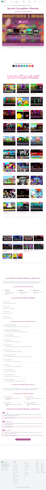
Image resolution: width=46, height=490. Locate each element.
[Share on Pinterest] (32, 66)
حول (25, 476)
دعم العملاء (26, 463)
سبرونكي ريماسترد (16, 483)
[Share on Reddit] (30, 66)
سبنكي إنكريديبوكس (17, 1)
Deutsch (37, 467)
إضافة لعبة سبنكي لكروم (4, 468)
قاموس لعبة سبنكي (16, 479)
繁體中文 (37, 465)
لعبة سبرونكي (29, 1)
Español (42, 468)
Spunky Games (9, 5)
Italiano (42, 470)
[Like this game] (40, 44)
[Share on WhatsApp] (24, 66)
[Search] (39, 1)
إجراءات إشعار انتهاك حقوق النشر (5, 470)
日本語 (42, 465)
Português (37, 470)
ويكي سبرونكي (15, 481)
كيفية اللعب (26, 472)
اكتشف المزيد (26, 468)
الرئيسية (12, 1)
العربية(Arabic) (43, 472)
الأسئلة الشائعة (26, 474)
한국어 (37, 468)
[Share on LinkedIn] (22, 66)
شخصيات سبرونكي (16, 476)
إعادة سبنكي (15, 474)
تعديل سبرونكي (24, 1)
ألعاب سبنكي (34, 1)
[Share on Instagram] (19, 66)
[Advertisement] (23, 54)
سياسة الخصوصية (27, 465)
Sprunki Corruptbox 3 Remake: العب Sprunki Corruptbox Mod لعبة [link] (21, 5)
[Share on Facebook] (16, 66)
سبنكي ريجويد (15, 472)
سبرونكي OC (15, 477)
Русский (37, 472)
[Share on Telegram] (27, 66)
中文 (41, 463)
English (37, 463)
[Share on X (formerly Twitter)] (13, 66)
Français (42, 467)
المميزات (25, 470)
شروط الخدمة (26, 467)
